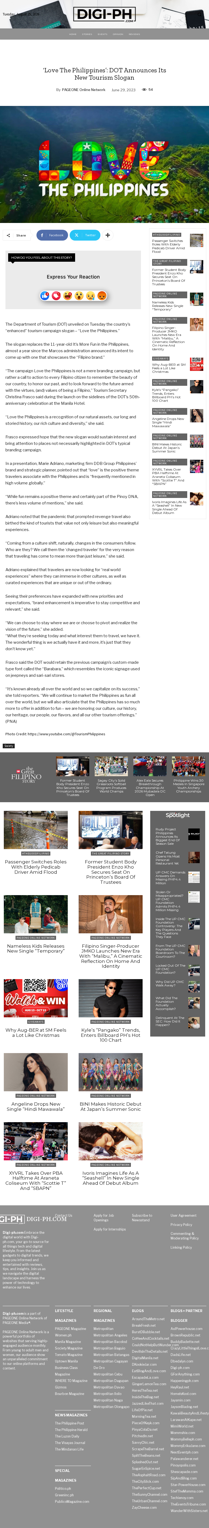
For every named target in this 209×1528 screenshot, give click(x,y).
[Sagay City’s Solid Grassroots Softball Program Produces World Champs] (111, 766)
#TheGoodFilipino (166, 235)
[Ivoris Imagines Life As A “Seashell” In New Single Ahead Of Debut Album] (196, 499)
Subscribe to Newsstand (142, 1217)
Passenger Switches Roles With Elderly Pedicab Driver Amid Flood (168, 246)
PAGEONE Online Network (83, 90)
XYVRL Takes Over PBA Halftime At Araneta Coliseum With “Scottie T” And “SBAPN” (168, 476)
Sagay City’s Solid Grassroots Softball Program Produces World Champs (111, 785)
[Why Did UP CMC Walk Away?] (194, 986)
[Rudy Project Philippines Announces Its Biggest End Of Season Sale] (194, 834)
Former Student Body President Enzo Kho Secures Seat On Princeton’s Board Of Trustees (169, 277)
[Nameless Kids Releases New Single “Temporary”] (196, 299)
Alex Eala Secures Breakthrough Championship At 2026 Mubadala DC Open (150, 787)
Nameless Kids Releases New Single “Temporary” (167, 305)
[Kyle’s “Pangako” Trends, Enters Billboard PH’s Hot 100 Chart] (196, 386)
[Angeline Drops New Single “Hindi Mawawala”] (196, 415)
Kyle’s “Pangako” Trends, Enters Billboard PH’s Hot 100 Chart (166, 395)
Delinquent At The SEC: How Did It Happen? (170, 1021)
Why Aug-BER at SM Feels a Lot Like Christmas (169, 368)
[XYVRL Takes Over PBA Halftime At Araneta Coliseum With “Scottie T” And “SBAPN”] (196, 466)
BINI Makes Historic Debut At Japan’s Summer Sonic (167, 447)
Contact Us (63, 1215)
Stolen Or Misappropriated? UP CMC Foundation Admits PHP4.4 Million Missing (169, 901)
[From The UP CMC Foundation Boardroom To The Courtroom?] (194, 950)
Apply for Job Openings (104, 1217)
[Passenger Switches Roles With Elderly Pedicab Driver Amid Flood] (196, 240)
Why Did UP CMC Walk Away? (170, 983)
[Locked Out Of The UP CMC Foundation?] (194, 970)
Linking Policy (181, 1247)
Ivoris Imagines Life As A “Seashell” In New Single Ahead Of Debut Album (169, 507)
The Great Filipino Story (167, 262)
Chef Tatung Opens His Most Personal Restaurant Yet (168, 857)
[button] (199, 14)
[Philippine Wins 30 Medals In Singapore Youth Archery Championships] (188, 766)
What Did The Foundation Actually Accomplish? (166, 1003)
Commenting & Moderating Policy (185, 1236)
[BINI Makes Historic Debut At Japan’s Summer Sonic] (196, 441)
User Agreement (183, 1215)
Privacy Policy (181, 1225)
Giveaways (160, 358)
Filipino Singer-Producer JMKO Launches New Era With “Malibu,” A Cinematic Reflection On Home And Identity (168, 338)
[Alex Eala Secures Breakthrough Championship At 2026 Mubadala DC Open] (150, 766)
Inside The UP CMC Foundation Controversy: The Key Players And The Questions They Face (170, 928)
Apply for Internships (110, 1229)
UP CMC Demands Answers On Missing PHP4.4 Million (170, 877)
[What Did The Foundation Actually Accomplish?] (194, 1003)
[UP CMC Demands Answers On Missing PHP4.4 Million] (194, 877)
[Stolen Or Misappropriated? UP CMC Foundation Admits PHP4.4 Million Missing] (194, 897)
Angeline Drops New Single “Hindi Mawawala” (168, 422)
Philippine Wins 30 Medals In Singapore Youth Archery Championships (188, 785)
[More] (107, 235)
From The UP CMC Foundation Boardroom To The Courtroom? (170, 951)
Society (8, 746)
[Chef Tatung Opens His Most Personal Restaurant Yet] (194, 857)
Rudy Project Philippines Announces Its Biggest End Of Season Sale (168, 836)
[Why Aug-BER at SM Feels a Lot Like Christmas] (196, 364)
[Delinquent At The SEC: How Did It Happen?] (194, 1022)
